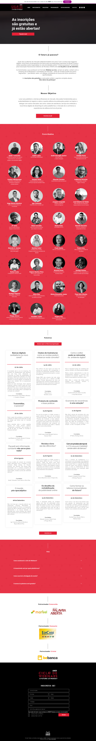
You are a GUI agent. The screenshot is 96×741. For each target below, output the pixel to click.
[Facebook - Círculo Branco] (82, 7)
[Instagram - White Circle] (80, 7)
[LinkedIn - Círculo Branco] (84, 7)
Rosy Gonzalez (52, 739)
